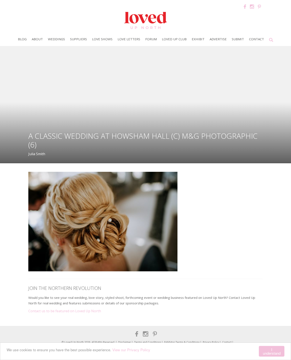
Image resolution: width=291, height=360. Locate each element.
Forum (151, 39)
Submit (238, 39)
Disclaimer (124, 342)
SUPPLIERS (78, 39)
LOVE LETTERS (129, 39)
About (37, 39)
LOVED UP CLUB (174, 39)
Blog (22, 39)
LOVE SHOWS (102, 39)
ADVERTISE (218, 39)
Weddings (56, 39)
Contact (256, 39)
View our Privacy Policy (131, 349)
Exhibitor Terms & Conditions (182, 342)
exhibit (198, 39)
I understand (272, 351)
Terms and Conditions (147, 342)
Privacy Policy (211, 342)
